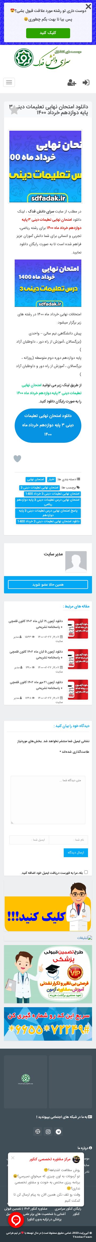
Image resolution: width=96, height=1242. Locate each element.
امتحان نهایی (35, 479)
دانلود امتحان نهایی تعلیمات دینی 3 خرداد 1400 (48, 521)
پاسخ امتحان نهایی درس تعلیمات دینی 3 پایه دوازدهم (48, 513)
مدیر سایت (53, 554)
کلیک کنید (48, 33)
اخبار (51, 479)
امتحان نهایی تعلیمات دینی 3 (39, 487)
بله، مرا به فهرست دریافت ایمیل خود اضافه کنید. (52, 873)
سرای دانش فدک (41, 212)
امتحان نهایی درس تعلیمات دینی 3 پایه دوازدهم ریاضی (48, 502)
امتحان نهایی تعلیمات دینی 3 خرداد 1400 (52, 493)
